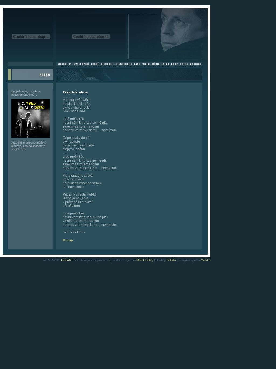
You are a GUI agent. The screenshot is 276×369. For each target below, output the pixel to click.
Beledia (171, 260)
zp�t (69, 240)
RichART (67, 260)
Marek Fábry (144, 260)
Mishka (205, 260)
